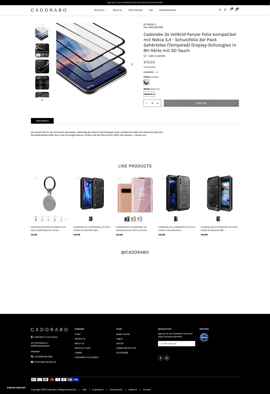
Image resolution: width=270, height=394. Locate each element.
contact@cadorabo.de (45, 361)
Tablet (119, 338)
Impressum (98, 389)
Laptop (120, 343)
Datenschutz (116, 389)
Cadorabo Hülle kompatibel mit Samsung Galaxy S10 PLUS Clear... (132, 229)
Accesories (122, 352)
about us (79, 343)
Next (65, 219)
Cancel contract (16, 387)
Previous (34, 219)
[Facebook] (160, 358)
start (78, 334)
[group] (50, 193)
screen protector (126, 348)
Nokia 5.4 (149, 94)
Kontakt (147, 389)
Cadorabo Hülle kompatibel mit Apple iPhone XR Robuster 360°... (91, 229)
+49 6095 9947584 (43, 356)
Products (80, 338)
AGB (84, 389)
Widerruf (133, 389)
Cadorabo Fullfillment (87, 357)
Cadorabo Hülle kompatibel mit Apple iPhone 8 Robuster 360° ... (219, 229)
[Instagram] (166, 358)
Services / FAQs (82, 348)
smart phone (123, 334)
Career (78, 352)
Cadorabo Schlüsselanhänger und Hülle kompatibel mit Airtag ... (48, 229)
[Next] (131, 64)
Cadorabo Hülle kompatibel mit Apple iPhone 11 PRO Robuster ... (176, 229)
